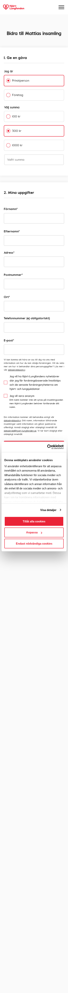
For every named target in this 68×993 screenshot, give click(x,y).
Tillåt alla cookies (34, 521)
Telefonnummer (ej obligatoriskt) (27, 318)
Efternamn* (12, 231)
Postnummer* (13, 274)
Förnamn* (11, 209)
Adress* (9, 252)
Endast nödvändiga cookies (34, 543)
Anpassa (32, 532)
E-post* (9, 340)
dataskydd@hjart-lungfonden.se (20, 430)
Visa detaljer (48, 510)
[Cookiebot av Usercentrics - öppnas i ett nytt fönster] (48, 446)
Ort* (7, 297)
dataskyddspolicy (16, 369)
